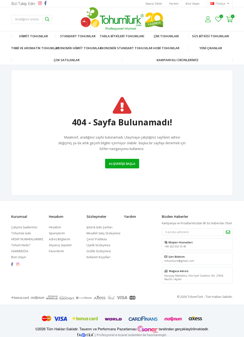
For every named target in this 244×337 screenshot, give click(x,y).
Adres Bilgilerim (59, 239)
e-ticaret (121, 335)
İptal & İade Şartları (99, 227)
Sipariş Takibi (153, 3)
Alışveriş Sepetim (60, 245)
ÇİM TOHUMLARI (166, 36)
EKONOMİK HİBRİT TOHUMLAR (78, 48)
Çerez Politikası (96, 239)
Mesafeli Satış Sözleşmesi (103, 233)
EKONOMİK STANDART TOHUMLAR (122, 48)
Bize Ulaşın (192, 3)
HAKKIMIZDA (19, 251)
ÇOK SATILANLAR (67, 60)
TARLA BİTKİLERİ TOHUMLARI (122, 36)
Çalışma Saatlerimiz (24, 227)
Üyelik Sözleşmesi (98, 245)
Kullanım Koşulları (98, 257)
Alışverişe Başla (122, 163)
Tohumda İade (21, 233)
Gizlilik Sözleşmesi (98, 251)
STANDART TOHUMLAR (78, 36)
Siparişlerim (57, 233)
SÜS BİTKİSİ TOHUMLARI (210, 36)
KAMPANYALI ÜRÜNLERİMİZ (177, 60)
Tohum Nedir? (20, 245)
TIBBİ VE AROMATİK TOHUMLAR (33, 48)
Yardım (173, 3)
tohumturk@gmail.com (179, 260)
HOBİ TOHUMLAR (166, 48)
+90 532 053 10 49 (175, 246)
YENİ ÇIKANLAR (210, 48)
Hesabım (55, 227)
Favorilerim (56, 251)
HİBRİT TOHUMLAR (33, 36)
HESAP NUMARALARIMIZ (27, 239)
